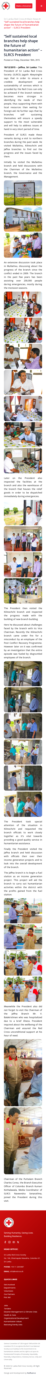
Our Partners (9, 1294)
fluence (31, 1373)
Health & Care (10, 1315)
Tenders (7, 1308)
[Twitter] (18, 1242)
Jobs (6, 1305)
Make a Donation (23, 6)
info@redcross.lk (16, 1271)
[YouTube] (14, 1242)
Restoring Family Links (13, 1324)
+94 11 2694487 (17, 1267)
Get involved (9, 1284)
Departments (9, 1288)
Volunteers (8, 1291)
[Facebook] (5, 1242)
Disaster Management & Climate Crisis (20, 1312)
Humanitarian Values (13, 1321)
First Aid (7, 1297)
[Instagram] (9, 1242)
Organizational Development (16, 1318)
